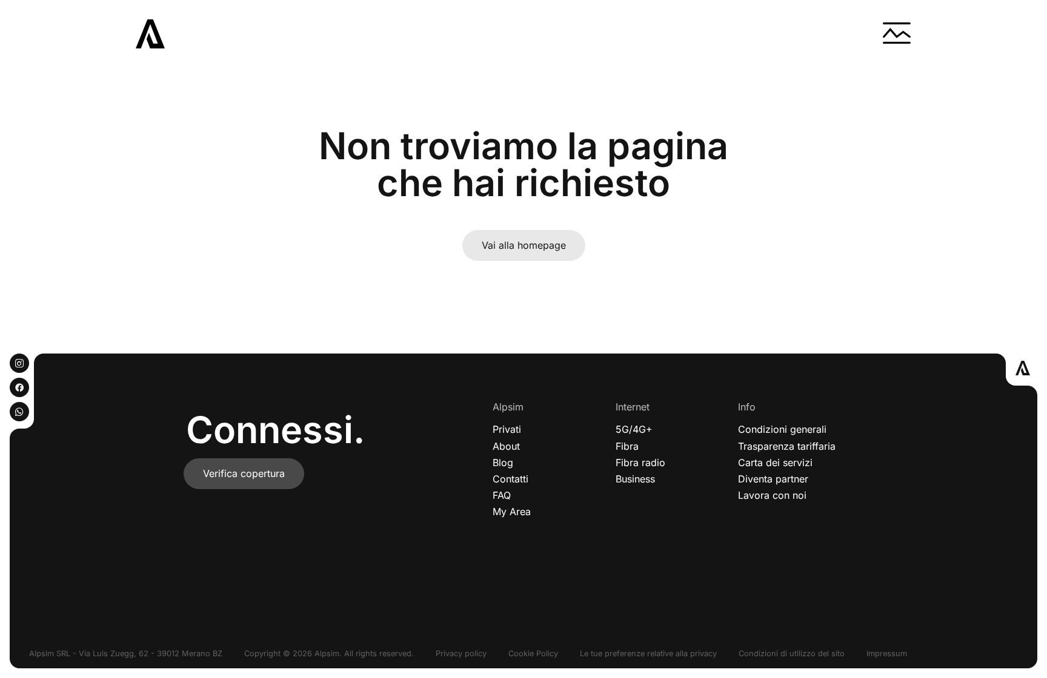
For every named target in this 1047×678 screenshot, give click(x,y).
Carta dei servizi (775, 462)
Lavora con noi (772, 495)
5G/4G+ (634, 429)
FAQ (502, 495)
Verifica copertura (244, 473)
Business (635, 479)
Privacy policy (461, 653)
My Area (512, 511)
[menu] (896, 34)
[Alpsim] (150, 34)
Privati (507, 429)
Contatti (510, 479)
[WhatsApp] (19, 411)
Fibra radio (640, 462)
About (506, 446)
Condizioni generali (782, 429)
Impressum (886, 653)
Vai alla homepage (524, 245)
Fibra (627, 446)
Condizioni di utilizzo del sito (792, 653)
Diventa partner (773, 479)
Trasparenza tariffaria (787, 446)
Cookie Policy (533, 653)
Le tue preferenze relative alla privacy (648, 653)
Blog (503, 462)
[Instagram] (19, 363)
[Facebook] (19, 387)
